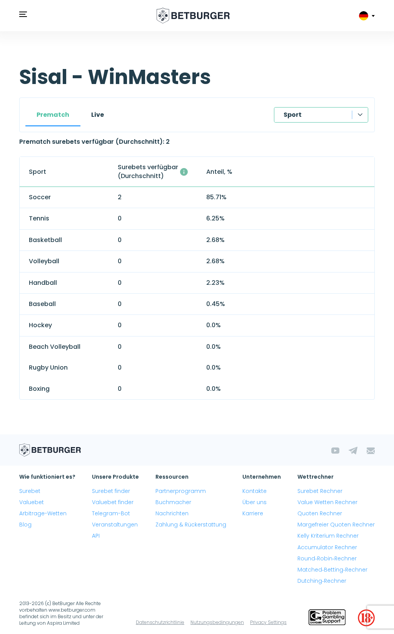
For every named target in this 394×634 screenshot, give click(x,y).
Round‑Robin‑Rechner (327, 558)
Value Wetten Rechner (327, 502)
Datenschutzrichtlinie (160, 622)
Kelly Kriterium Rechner (328, 536)
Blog (25, 524)
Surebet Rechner (319, 491)
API (96, 536)
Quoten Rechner (319, 513)
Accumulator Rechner (327, 547)
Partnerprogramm (180, 491)
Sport (293, 114)
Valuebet (31, 502)
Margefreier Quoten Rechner (336, 524)
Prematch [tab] (53, 114)
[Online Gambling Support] (327, 617)
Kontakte (254, 491)
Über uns (254, 502)
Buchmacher (173, 502)
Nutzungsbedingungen (217, 622)
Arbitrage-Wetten (43, 513)
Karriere (252, 513)
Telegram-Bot (111, 513)
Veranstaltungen (115, 524)
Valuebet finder (113, 502)
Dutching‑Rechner (321, 581)
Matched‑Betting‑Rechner (332, 569)
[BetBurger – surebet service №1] (193, 16)
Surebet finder (111, 491)
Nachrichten (172, 513)
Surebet (29, 491)
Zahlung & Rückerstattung (190, 524)
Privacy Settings (268, 622)
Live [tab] (97, 114)
